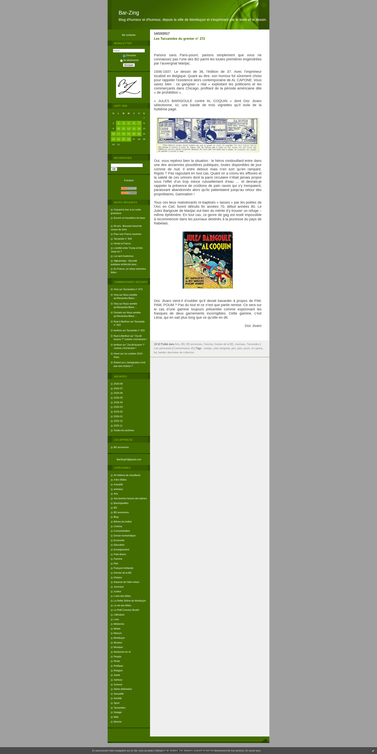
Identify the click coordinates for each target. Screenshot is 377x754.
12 (128, 128)
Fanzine (118, 558)
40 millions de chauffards (127, 475)
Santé (117, 675)
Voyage (118, 712)
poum (247, 348)
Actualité (118, 484)
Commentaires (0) (184, 348)
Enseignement (121, 549)
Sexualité (119, 693)
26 (128, 139)
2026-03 (118, 407)
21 (139, 134)
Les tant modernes (124, 256)
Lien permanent (162, 348)
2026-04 (118, 402)
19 (128, 134)
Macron (118, 721)
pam (239, 348)
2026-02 (118, 411)
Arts (116, 493)
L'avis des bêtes (122, 596)
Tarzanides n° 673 (133, 289)
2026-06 (118, 393)
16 (113, 134)
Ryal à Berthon (122, 321)
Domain (118, 312)
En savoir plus (253, 750)
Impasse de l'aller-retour (126, 582)
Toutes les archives (124, 430)
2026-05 (118, 397)
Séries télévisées (123, 689)
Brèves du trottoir (123, 521)
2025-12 (118, 421)
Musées (118, 642)
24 (118, 139)
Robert (117, 362)
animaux (118, 489)
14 (139, 128)
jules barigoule (222, 348)
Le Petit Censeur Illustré (126, 610)
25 (123, 139)
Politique (118, 665)
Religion (118, 670)
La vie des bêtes (122, 605)
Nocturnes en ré (122, 652)
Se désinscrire (131, 60)
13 (134, 128)
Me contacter (129, 35)
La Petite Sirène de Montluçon (130, 600)
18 (123, 134)
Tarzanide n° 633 (135, 330)
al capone (257, 348)
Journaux (119, 586)
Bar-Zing (129, 13)
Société (118, 698)
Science (118, 684)
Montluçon (119, 638)
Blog (116, 517)
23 (113, 139)
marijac (208, 348)
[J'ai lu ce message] (373, 750)
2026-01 (118, 416)
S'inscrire (131, 55)
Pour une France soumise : (128, 234)
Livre (116, 619)
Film (116, 563)
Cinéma (118, 526)
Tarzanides (119, 707)
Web (116, 717)
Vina (116, 289)
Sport (116, 703)
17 (118, 134)
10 (118, 128)
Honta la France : (123, 243)
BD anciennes (121, 447)
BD (115, 507)
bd (155, 352)
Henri (117, 353)
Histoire (118, 577)
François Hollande (123, 568)
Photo (117, 661)
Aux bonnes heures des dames (130, 498)
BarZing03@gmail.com (129, 459)
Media (117, 628)
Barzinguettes (121, 503)
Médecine (119, 624)
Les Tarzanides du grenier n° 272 (179, 39)
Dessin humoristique (125, 535)
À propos (129, 180)
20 (134, 134)
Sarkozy (118, 679)
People (117, 656)
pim (234, 348)
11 (124, 128)
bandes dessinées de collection (176, 352)
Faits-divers (120, 554)
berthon (118, 330)
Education (119, 545)
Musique (118, 647)
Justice (117, 591)
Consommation (122, 531)
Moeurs (118, 633)
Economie (119, 540)
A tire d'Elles (120, 479)
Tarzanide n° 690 (123, 238)
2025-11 (118, 425)
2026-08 (118, 383)
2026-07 (118, 388)
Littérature (119, 614)
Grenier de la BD (123, 572)
